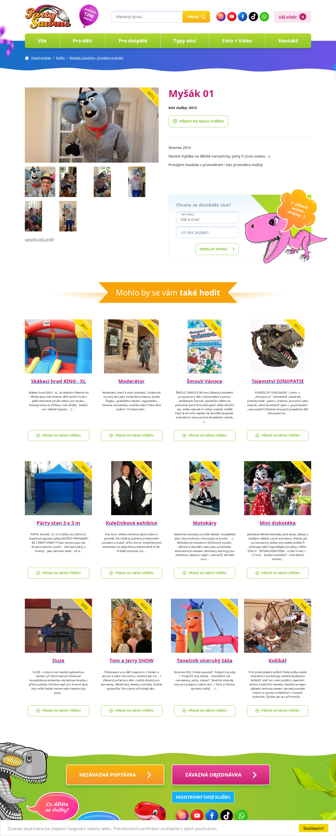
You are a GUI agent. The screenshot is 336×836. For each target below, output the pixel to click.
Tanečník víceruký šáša (204, 660)
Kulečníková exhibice (131, 523)
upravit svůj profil (39, 239)
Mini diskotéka (278, 523)
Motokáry (204, 523)
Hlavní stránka (41, 58)
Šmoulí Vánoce (204, 381)
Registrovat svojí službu (203, 797)
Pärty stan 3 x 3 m (58, 523)
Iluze (58, 660)
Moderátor (131, 381)
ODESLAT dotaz (213, 249)
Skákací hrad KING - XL (58, 381)
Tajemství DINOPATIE (278, 381)
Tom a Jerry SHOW (131, 660)
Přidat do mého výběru (202, 121)
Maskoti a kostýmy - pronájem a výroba (96, 58)
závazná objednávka (213, 774)
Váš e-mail (187, 214)
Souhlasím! (313, 828)
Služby (60, 58)
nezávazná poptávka (107, 774)
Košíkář (278, 660)
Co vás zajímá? (195, 232)
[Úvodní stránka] (48, 17)
